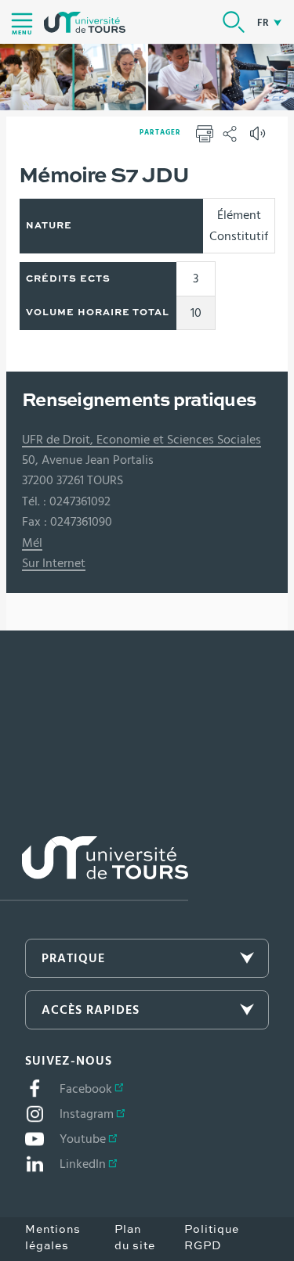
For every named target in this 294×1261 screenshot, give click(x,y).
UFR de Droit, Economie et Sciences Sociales (141, 439)
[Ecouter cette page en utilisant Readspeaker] (259, 138)
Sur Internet (53, 563)
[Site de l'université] (94, 868)
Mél (32, 543)
